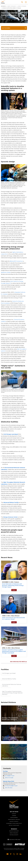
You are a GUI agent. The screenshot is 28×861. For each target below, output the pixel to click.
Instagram (17, 854)
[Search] (22, 2)
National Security (14, 834)
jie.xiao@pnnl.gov (9, 775)
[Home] (14, 803)
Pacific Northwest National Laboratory (3, 2)
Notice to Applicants (14, 825)
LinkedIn (20, 854)
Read (14, 590)
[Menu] (26, 2)
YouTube (7, 854)
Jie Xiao (5, 771)
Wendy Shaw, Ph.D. (8, 781)
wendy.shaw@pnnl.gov (11, 785)
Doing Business (14, 817)
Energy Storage (22, 6)
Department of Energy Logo (8, 844)
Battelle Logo (20, 844)
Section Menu (6, 28)
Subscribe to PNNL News (14, 839)
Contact (14, 813)
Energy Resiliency (11, 6)
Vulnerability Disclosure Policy (14, 823)
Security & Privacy (14, 821)
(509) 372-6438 (9, 777)
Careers (14, 815)
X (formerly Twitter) (14, 854)
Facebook (10, 854)
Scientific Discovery (14, 830)
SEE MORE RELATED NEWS (17, 661)
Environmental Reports (14, 819)
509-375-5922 (8, 787)
